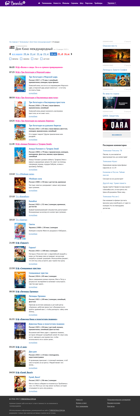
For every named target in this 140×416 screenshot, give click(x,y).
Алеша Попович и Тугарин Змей (44, 148)
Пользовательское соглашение (118, 399)
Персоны (89, 3)
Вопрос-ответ (81, 403)
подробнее (33, 93)
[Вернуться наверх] (136, 409)
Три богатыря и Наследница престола (47, 102)
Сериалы (74, 3)
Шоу (81, 3)
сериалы (26, 59)
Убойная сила (35, 178)
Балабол (33, 201)
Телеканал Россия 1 (111, 196)
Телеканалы (47, 3)
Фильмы (65, 3)
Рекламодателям (113, 403)
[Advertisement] (70, 23)
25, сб (60, 54)
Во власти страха (111, 93)
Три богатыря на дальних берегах (45, 125)
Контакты (111, 406)
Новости (57, 3)
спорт (36, 59)
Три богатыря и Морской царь (43, 76)
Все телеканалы (82, 406)
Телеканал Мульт (110, 161)
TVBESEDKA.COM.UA (28, 399)
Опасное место (110, 45)
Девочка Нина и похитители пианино (46, 323)
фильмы (15, 59)
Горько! (32, 247)
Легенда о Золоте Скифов (115, 69)
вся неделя (17, 54)
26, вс (67, 54)
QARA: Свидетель (111, 115)
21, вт (33, 54)
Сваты (32, 224)
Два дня (33, 351)
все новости (117, 134)
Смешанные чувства (38, 273)
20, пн (26, 54)
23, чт (46, 54)
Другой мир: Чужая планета (114, 183)
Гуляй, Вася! (34, 377)
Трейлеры (98, 3)
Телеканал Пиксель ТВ (112, 150)
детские (46, 59)
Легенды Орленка (37, 296)
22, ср (39, 54)
